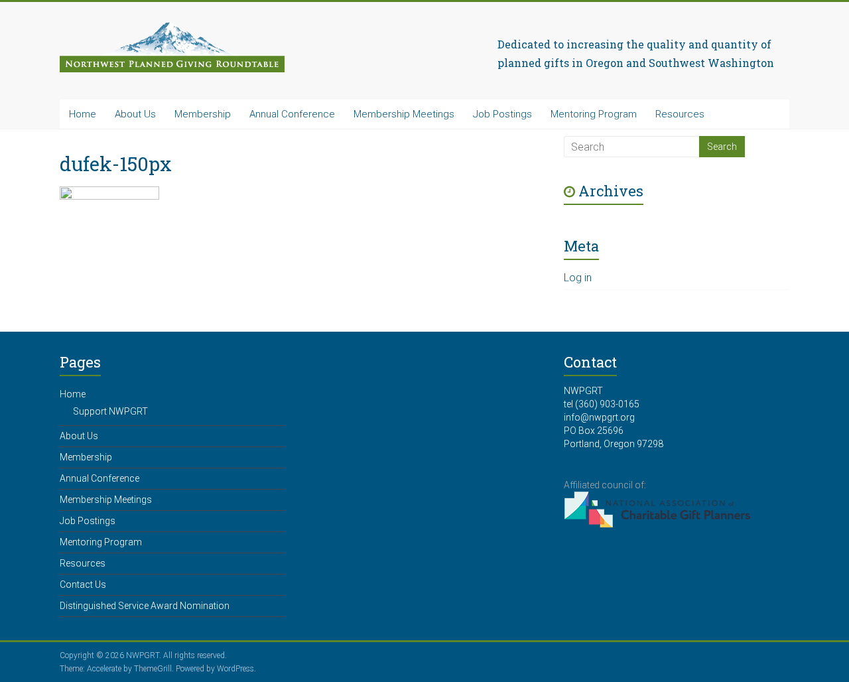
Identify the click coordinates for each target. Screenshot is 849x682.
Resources (679, 114)
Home (82, 114)
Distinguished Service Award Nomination (144, 605)
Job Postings (502, 114)
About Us (135, 114)
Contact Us (83, 584)
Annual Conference (292, 114)
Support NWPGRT (110, 411)
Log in (578, 277)
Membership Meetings (404, 114)
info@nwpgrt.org (599, 417)
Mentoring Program (594, 114)
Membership (202, 114)
